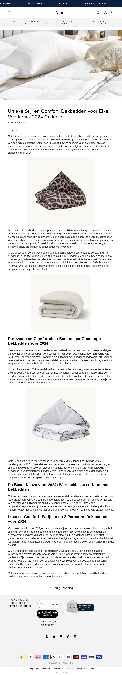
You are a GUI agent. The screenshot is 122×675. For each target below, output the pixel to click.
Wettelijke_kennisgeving (76, 669)
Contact (92, 669)
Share (15, 130)
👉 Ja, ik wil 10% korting (47, 614)
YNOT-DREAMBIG (64, 663)
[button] (98, 12)
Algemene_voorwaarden (40, 669)
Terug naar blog (63, 588)
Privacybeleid (59, 669)
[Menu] (9, 12)
